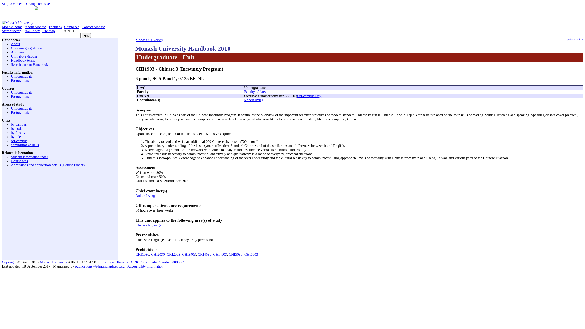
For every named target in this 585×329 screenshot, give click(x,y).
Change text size (38, 4)
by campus (19, 124)
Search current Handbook (29, 64)
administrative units (25, 145)
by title (16, 137)
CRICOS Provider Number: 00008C (157, 262)
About (15, 44)
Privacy (122, 262)
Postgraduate (20, 80)
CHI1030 (142, 254)
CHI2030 (158, 254)
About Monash (35, 27)
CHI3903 (189, 254)
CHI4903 (220, 254)
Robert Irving (253, 100)
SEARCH (66, 31)
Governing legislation (26, 48)
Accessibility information (145, 266)
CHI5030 (235, 254)
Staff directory (12, 31)
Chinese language (148, 225)
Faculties (55, 27)
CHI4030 (204, 254)
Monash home (12, 27)
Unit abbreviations (24, 56)
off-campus (19, 141)
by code (16, 128)
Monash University (149, 40)
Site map (48, 31)
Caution (108, 262)
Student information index (29, 157)
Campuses (71, 27)
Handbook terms (23, 60)
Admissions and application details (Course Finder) (48, 165)
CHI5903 (251, 254)
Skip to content (13, 4)
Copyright (9, 262)
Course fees (19, 161)
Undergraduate (21, 76)
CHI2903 (173, 254)
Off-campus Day (309, 96)
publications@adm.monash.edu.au (100, 266)
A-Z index (32, 31)
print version (575, 39)
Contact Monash (93, 27)
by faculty (18, 133)
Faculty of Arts (255, 92)
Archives (17, 52)
